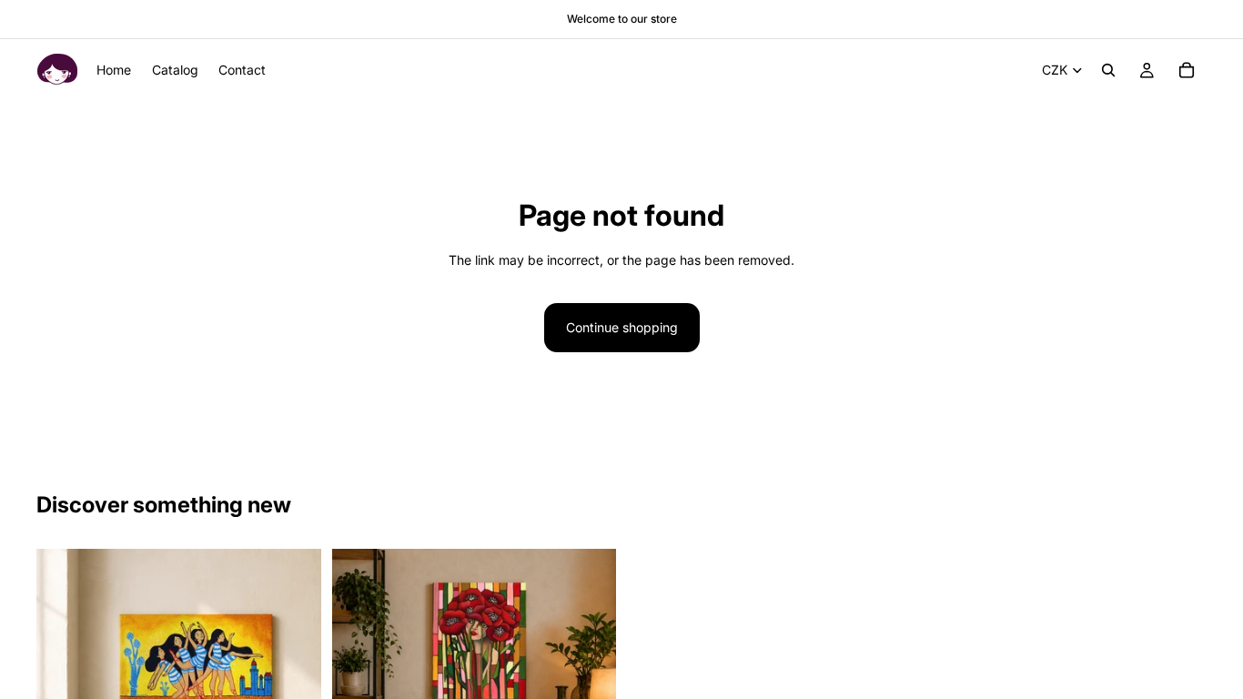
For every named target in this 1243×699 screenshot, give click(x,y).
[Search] (1108, 70)
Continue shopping (622, 327)
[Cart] (1187, 70)
